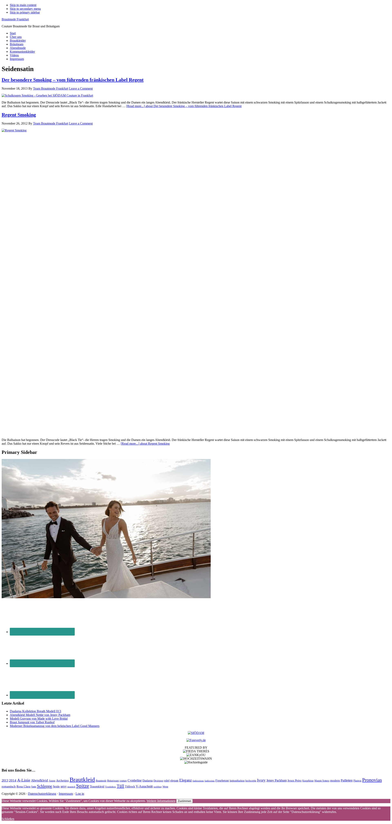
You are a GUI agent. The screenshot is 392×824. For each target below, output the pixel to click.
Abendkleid (39, 780)
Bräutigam (113, 780)
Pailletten (347, 780)
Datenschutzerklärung (42, 793)
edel (166, 780)
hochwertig (250, 780)
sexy (64, 786)
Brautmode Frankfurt (15, 19)
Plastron (357, 780)
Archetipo (62, 780)
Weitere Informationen (161, 801)
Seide (56, 786)
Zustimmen (184, 801)
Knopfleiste (308, 780)
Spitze (82, 785)
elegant (174, 780)
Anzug (52, 780)
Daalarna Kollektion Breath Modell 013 (35, 711)
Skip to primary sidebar (25, 12)
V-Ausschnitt (144, 786)
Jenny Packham (276, 780)
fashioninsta (198, 781)
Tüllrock (130, 786)
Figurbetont (222, 780)
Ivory (261, 780)
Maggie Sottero (321, 780)
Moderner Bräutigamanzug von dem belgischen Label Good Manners (54, 726)
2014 (12, 780)
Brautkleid (82, 779)
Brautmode (101, 780)
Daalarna (148, 780)
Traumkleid (97, 786)
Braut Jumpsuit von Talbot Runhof (32, 722)
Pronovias (372, 780)
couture (123, 780)
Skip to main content (23, 5)
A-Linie (23, 780)
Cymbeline (135, 780)
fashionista (210, 781)
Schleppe (44, 786)
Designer (158, 780)
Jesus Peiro (294, 780)
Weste (165, 786)
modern (335, 780)
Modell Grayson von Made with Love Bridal (39, 718)
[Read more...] (184, 106)
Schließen (8, 819)
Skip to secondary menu (25, 8)
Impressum (66, 793)
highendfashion (237, 780)
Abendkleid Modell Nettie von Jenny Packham (40, 715)
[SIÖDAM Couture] (196, 733)
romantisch (9, 786)
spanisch (71, 787)
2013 (5, 780)
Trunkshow (110, 787)
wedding (158, 787)
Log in (80, 793)
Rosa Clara (23, 786)
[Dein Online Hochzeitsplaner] (196, 740)
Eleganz (185, 780)
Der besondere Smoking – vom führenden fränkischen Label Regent (73, 79)
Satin (33, 786)
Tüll (120, 786)
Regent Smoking (19, 114)
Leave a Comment (81, 88)
